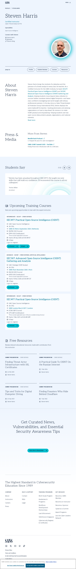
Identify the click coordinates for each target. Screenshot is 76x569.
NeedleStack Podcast (35, 138)
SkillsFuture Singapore (46, 517)
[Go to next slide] (69, 168)
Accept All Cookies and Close (35, 565)
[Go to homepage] (7, 2)
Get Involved (60, 492)
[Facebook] (20, 546)
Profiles (7, 8)
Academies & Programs (43, 500)
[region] (38, 564)
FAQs (23, 499)
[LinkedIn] (6, 546)
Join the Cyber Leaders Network (63, 517)
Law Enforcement (44, 513)
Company (8, 492)
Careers (7, 503)
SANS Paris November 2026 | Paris (20, 270)
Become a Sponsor (62, 505)
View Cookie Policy (51, 562)
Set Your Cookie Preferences (15, 565)
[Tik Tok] (24, 546)
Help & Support (27, 492)
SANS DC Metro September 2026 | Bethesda (24, 229)
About (7, 496)
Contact (24, 496)
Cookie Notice (8, 559)
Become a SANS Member (61, 497)
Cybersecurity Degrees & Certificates (46, 522)
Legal (24, 503)
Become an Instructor (63, 502)
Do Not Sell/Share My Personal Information (16, 556)
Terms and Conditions (10, 553)
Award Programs (61, 512)
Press (7, 506)
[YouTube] (15, 546)
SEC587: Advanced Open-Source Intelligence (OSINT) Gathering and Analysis (48, 94)
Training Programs (46, 492)
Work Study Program (45, 496)
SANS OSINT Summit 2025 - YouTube (40, 144)
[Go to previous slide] (64, 168)
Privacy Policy (8, 550)
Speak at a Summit (62, 509)
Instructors (9, 499)
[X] (11, 546)
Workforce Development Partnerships (43, 507)
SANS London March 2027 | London (21, 308)
